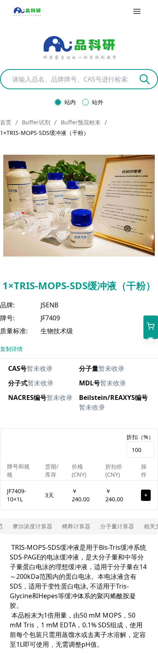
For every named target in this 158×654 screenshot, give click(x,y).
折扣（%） (140, 437)
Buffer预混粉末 (80, 122)
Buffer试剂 (36, 122)
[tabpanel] (79, 596)
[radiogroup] (79, 102)
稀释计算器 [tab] (76, 526)
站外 (97, 102)
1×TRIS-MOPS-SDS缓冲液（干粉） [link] (44, 133)
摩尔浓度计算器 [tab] (32, 526)
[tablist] (79, 526)
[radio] (58, 102)
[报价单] (150, 327)
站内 (70, 102)
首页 (5, 122)
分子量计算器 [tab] (117, 526)
